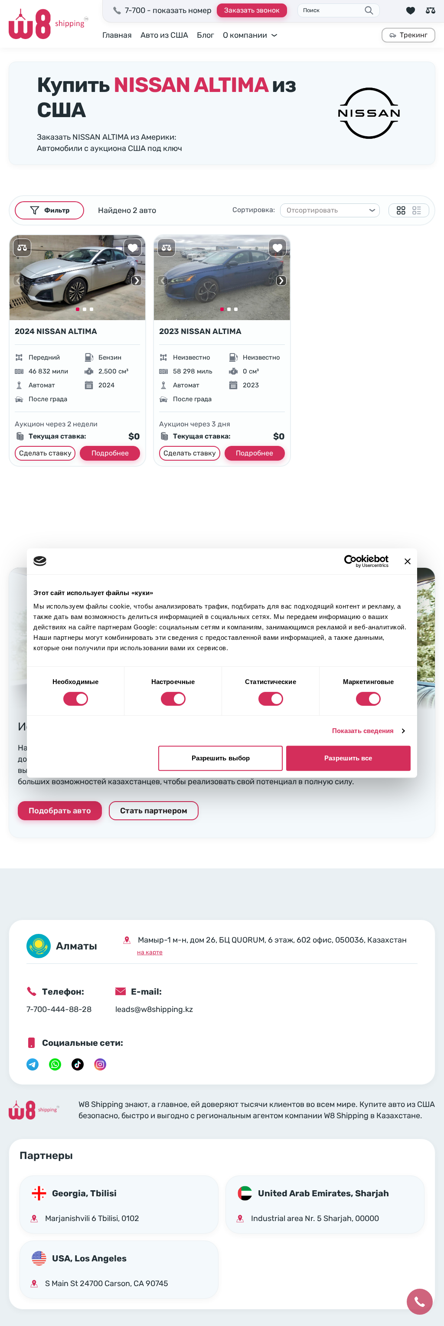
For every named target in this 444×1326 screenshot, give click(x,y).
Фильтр (56, 210)
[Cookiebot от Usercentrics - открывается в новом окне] (350, 561)
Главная (117, 35)
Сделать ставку (45, 453)
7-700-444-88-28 (58, 1009)
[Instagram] (100, 1064)
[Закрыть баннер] (408, 561)
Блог (205, 35)
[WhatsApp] (55, 1064)
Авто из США (164, 35)
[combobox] (326, 210)
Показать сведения (363, 730)
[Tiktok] (78, 1064)
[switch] (173, 699)
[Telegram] (32, 1064)
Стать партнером (153, 810)
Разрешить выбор (221, 758)
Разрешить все (348, 758)
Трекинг (414, 35)
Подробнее (110, 453)
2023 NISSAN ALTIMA (200, 331)
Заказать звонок (252, 10)
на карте (150, 952)
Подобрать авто (60, 810)
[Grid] (401, 210)
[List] (416, 210)
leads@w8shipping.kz (154, 1009)
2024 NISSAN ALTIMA (56, 331)
